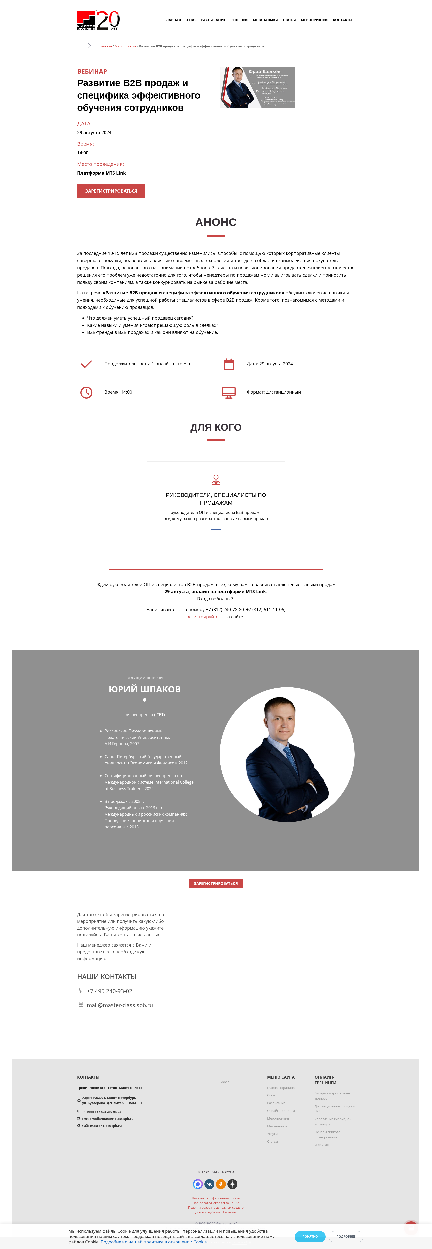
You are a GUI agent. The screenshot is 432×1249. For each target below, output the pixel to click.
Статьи (289, 19)
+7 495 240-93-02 (109, 991)
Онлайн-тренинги (281, 1110)
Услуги (272, 1133)
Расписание (213, 19)
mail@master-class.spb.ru (120, 1005)
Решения (239, 19)
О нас (191, 19)
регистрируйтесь (205, 617)
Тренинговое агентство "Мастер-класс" (110, 1087)
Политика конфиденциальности (216, 1198)
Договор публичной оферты (216, 1212)
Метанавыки (265, 19)
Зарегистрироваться (111, 191)
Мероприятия (314, 19)
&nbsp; (225, 1082)
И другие (322, 1144)
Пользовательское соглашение (216, 1203)
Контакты (342, 19)
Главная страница (281, 1087)
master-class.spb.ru (106, 1125)
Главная (172, 19)
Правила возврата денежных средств (216, 1207)
